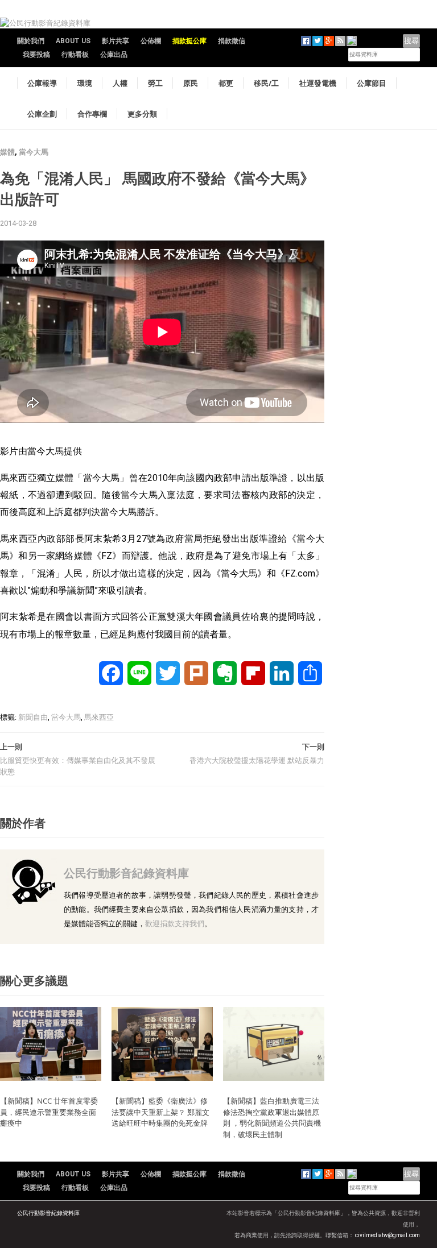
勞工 (155, 83)
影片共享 (115, 41)
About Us (73, 41)
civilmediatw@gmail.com (387, 1235)
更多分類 (142, 114)
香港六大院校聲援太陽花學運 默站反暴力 (256, 760)
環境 (84, 83)
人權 (120, 83)
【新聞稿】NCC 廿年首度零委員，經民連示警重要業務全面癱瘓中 (49, 1112)
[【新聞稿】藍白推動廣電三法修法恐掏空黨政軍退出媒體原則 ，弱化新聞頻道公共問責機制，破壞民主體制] (273, 1043)
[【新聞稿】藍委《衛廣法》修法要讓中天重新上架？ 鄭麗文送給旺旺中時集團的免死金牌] (162, 1043)
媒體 (7, 152)
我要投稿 (36, 55)
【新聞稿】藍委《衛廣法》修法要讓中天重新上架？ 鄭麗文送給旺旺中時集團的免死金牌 (160, 1112)
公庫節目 (371, 83)
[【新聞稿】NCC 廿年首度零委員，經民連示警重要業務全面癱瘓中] (50, 1043)
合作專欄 (92, 114)
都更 (225, 83)
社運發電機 (317, 83)
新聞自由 (33, 717)
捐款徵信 (231, 41)
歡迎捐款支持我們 (174, 923)
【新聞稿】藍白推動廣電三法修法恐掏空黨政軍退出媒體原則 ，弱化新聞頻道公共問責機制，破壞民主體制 (272, 1117)
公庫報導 (42, 83)
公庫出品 (113, 55)
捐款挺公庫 (189, 41)
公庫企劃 (42, 114)
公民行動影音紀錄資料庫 (126, 873)
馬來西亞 (99, 717)
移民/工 (266, 83)
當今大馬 (33, 152)
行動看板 (75, 55)
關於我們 (30, 41)
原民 (190, 83)
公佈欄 (151, 41)
